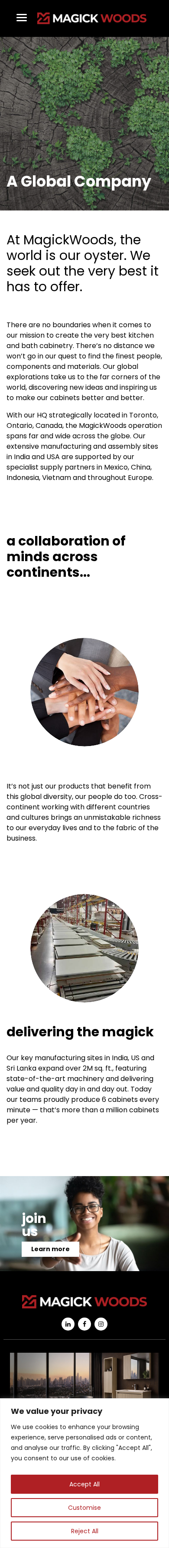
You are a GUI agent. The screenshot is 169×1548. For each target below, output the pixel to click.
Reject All (84, 1531)
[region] (84, 1473)
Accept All (84, 1484)
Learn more (50, 1249)
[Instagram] (100, 1324)
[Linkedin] (68, 1324)
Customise (84, 1507)
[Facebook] (84, 1324)
